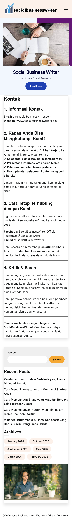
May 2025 (42, 448)
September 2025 (17, 448)
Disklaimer (63, 515)
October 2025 (41, 441)
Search (11, 352)
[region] (36, 56)
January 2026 (15, 441)
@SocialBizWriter (29, 235)
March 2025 (14, 456)
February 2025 (39, 456)
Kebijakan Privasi (45, 515)
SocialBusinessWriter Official (37, 231)
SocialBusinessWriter (30, 240)
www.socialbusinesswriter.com (36, 120)
